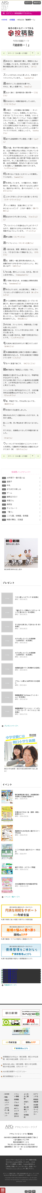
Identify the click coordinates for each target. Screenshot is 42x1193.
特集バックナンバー (6, 1102)
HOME (4, 20)
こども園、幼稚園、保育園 (15, 516)
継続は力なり (10, 497)
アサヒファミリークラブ (4, 8)
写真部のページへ (10, 985)
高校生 (7, 504)
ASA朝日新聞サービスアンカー (35, 1109)
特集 (6, 1097)
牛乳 (6, 485)
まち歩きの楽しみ (12, 489)
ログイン (28, 2)
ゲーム (7, 493)
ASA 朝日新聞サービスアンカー (15, 1072)
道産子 (7, 482)
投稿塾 (12, 20)
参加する (37, 2)
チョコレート (10, 508)
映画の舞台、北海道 (13, 520)
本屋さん (8, 501)
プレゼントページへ (11, 726)
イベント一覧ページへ (12, 897)
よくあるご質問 (26, 1096)
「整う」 (8, 512)
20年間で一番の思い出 (14, 478)
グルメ (16, 1102)
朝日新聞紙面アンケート (12, 1076)
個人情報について (26, 1110)
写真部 (16, 1105)
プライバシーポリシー (16, 1168)
